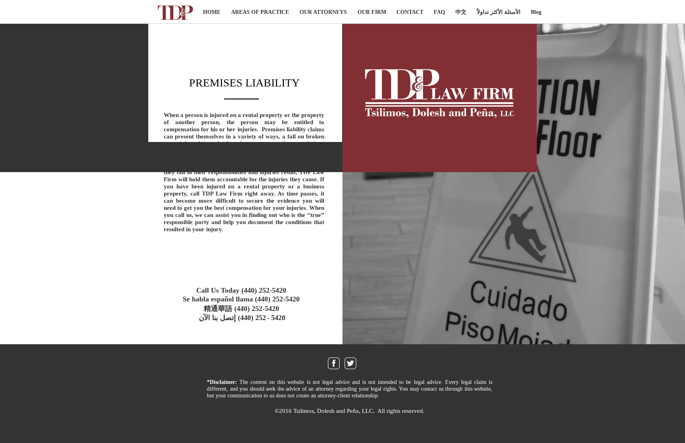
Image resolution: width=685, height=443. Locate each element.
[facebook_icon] (334, 363)
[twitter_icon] (350, 363)
